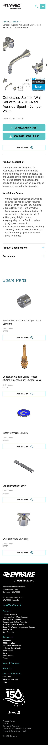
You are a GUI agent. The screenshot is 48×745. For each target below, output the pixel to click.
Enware (13, 736)
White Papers (8, 655)
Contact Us (7, 677)
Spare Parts (7, 629)
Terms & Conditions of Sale (15, 731)
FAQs (5, 682)
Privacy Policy (9, 721)
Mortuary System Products (13, 624)
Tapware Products (10, 614)
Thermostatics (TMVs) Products (15, 617)
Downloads (9, 256)
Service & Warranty (10, 679)
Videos (5, 658)
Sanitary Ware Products (12, 619)
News (5, 653)
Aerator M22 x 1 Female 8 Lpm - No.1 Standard (22, 322)
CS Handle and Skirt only (15, 538)
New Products (8, 632)
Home (5, 22)
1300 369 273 (13, 604)
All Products (14, 22)
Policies (6, 723)
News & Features (11, 663)
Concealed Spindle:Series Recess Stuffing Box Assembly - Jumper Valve (22, 378)
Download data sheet (26, 127)
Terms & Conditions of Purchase (17, 728)
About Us (7, 668)
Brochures (7, 640)
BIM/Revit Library (10, 643)
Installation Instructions (12, 645)
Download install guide (26, 136)
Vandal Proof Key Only (14, 486)
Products (7, 611)
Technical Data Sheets (12, 648)
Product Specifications (15, 247)
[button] (42, 6)
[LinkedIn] (14, 712)
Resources (8, 637)
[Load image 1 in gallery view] (9, 84)
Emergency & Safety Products (15, 622)
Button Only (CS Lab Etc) (15, 433)
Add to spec (22, 147)
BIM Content (8, 650)
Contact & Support (11, 674)
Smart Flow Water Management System (19, 627)
